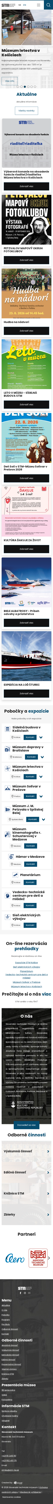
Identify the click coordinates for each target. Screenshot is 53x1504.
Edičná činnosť (8, 1359)
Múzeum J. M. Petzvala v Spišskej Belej (28, 809)
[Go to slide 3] (25, 87)
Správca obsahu (9, 1411)
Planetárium (30, 875)
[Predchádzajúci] (7, 1258)
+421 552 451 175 (9, 1460)
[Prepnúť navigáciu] (39, 5)
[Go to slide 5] (32, 87)
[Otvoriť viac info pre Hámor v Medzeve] (41, 864)
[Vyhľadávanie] (48, 5)
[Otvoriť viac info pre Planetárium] (41, 882)
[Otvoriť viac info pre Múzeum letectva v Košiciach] (41, 776)
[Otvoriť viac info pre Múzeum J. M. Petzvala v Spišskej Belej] (43, 819)
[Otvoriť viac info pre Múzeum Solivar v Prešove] (41, 796)
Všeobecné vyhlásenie (30, 1492)
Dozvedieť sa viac (26, 1125)
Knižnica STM (8, 1374)
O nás (4, 1310)
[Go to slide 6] (35, 87)
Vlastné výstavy (9, 1369)
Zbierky (5, 1378)
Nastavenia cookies (11, 1497)
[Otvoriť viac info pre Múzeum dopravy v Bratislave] (42, 757)
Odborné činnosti (10, 1329)
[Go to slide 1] (18, 87)
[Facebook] (20, 1293)
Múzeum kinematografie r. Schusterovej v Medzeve (27, 834)
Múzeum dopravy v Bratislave (28, 748)
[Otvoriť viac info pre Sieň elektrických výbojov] (41, 925)
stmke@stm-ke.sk (10, 1470)
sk (19, 5)
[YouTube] (29, 1293)
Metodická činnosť (10, 1355)
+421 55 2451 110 (9, 1455)
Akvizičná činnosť (10, 1345)
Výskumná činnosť (10, 1350)
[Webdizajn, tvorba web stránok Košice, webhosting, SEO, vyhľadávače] (18, 1482)
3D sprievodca (8, 1390)
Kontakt (30, 737)
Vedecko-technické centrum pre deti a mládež (29, 895)
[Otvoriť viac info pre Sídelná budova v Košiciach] (41, 737)
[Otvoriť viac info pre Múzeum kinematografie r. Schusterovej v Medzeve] (41, 846)
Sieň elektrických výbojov (26, 917)
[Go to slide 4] (28, 87)
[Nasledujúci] (48, 1258)
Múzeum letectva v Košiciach (28, 768)
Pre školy (6, 1324)
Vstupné (6, 1420)
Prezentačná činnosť (11, 1364)
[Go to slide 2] (21, 87)
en (24, 5)
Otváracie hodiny (10, 1415)
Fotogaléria (7, 1399)
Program (6, 1319)
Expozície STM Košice (26, 962)
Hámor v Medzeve (30, 856)
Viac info (9, 81)
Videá (4, 1395)
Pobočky (6, 1315)
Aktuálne (6, 1305)
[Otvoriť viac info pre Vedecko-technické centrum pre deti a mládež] (41, 905)
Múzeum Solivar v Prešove (27, 788)
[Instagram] (25, 1293)
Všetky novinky (26, 110)
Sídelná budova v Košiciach (26, 729)
